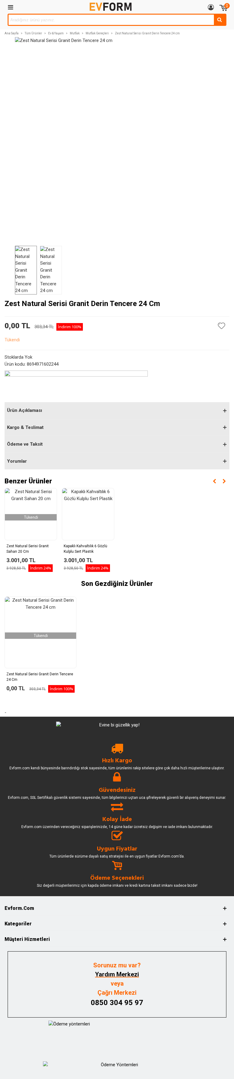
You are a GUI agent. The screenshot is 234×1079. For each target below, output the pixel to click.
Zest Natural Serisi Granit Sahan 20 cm (27, 549)
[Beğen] (221, 325)
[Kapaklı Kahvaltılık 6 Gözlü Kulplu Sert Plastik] (88, 514)
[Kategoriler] (10, 7)
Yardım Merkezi (117, 974)
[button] (214, 481)
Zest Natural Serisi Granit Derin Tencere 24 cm (39, 677)
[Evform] (110, 7)
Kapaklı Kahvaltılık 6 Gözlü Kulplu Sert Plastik (85, 549)
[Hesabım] (211, 7)
